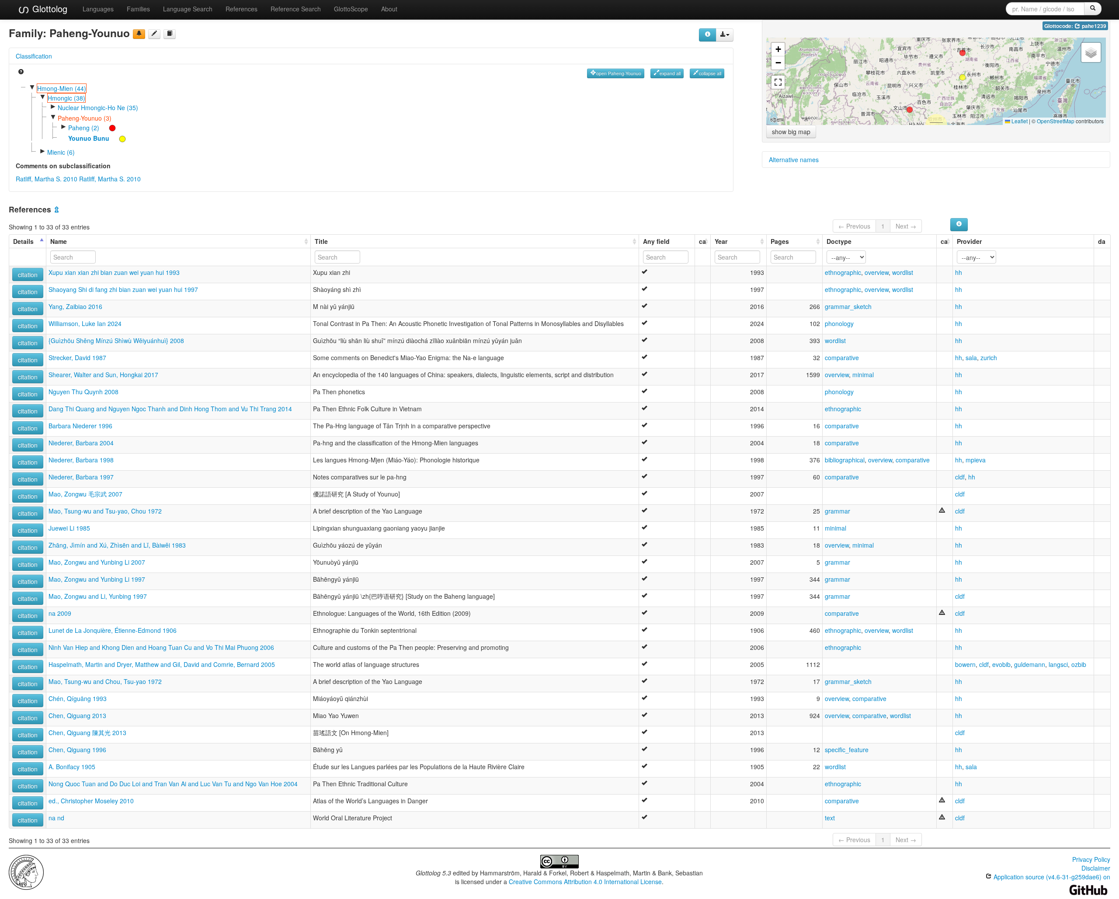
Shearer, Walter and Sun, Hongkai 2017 (103, 374)
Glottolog (48, 8)
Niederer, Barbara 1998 (81, 459)
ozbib (1078, 664)
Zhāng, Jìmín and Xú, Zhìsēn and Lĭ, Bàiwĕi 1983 (117, 545)
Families (138, 8)
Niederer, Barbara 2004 (81, 442)
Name (58, 241)
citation (28, 274)
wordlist (902, 272)
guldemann (1029, 664)
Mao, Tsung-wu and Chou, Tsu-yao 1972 (105, 681)
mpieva (976, 459)
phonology (839, 323)
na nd (56, 817)
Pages (780, 241)
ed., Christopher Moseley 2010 (91, 800)
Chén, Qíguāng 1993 (78, 698)
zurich (988, 357)
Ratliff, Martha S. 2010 (46, 178)
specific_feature (847, 749)
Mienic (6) (61, 152)
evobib (1001, 664)
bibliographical (845, 459)
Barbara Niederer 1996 (80, 425)
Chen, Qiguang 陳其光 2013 (87, 732)
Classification (34, 56)
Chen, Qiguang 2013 (77, 715)
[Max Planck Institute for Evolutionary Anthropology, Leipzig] (26, 871)
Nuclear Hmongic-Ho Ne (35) (98, 107)
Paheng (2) (83, 127)
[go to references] (169, 34)
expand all (670, 73)
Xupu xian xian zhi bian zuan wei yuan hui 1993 (114, 272)
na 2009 (60, 613)
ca (702, 241)
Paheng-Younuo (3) (84, 118)
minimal (863, 374)
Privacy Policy (1091, 859)
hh (958, 272)
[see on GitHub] (154, 34)
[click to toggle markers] (108, 127)
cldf (960, 476)
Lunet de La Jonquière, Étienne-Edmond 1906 (113, 630)
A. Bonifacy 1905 (72, 766)
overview (877, 272)
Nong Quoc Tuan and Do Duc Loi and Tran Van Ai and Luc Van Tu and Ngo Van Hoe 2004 (173, 783)
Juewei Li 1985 (69, 528)
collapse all (710, 73)
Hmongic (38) (66, 98)
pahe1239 (1093, 26)
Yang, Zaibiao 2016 (75, 306)
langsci (1058, 664)
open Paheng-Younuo (618, 73)
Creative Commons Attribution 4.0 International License (585, 881)
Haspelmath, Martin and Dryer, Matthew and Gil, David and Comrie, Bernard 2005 (162, 664)
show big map (791, 131)
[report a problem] (139, 34)
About (389, 8)
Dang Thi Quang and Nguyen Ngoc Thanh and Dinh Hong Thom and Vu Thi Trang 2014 (170, 408)
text (830, 817)
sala (971, 357)
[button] (962, 77)
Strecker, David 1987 (77, 357)
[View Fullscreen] (778, 82)
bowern (965, 664)
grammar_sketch (848, 306)
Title (321, 241)
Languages (98, 8)
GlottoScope (351, 8)
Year (721, 241)
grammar (837, 511)
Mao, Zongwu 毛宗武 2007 (85, 493)
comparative (842, 357)
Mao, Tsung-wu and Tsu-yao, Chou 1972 (105, 511)
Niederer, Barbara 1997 (81, 476)
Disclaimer (1095, 868)
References (241, 8)
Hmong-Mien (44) (61, 88)
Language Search (187, 8)
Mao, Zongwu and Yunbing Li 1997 (97, 579)
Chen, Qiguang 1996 (77, 749)
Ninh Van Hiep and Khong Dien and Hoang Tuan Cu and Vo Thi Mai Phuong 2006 (161, 647)
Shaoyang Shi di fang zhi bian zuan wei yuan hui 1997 (123, 289)
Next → (906, 226)
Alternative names (794, 159)
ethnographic (843, 272)
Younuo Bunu (88, 138)
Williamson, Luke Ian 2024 (85, 323)
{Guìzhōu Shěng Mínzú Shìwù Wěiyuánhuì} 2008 (116, 340)
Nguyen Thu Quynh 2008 (83, 391)
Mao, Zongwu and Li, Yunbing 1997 (98, 596)
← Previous (854, 226)
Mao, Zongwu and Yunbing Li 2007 (97, 562)
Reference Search (296, 8)
